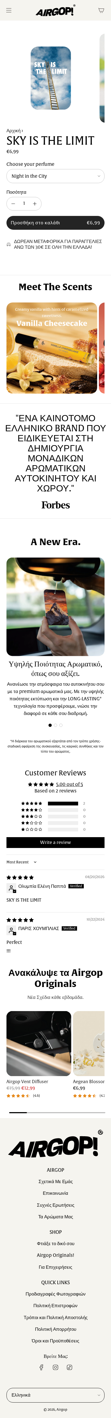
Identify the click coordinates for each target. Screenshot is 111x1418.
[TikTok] (69, 1367)
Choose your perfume (30, 164)
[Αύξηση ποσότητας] (34, 203)
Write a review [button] (55, 842)
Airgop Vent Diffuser (27, 1081)
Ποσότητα (16, 192)
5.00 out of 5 (69, 784)
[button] (50, 725)
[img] (20, 877)
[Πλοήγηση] (8, 10)
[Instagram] (55, 1367)
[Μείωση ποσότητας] (13, 203)
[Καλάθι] (101, 10)
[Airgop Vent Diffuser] (38, 1043)
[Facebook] (41, 1367)
